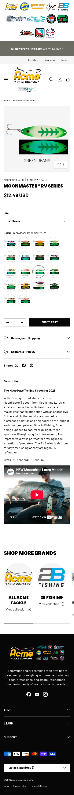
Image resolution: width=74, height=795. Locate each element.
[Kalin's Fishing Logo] (24, 6)
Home (7, 100)
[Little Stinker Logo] (26, 32)
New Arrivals (49, 60)
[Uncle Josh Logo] (62, 19)
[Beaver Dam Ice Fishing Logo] (51, 19)
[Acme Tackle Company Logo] (11, 6)
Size (6, 213)
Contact (64, 60)
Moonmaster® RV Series (24, 100)
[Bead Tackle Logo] (40, 33)
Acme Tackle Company (22, 779)
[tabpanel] (37, 456)
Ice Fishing (33, 60)
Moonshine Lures (14, 179)
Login (6, 785)
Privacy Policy (20, 785)
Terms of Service (39, 785)
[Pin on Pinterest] (31, 365)
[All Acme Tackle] (18, 577)
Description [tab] (12, 381)
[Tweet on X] (16, 365)
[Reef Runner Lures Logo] (36, 18)
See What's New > (52, 48)
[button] (68, 79)
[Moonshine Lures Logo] (16, 18)
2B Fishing (52, 597)
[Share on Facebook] (24, 365)
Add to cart (50, 322)
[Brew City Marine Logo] (38, 6)
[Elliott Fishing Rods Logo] (51, 6)
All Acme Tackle (19, 600)
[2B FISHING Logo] (63, 6)
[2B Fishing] (51, 577)
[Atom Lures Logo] (50, 33)
